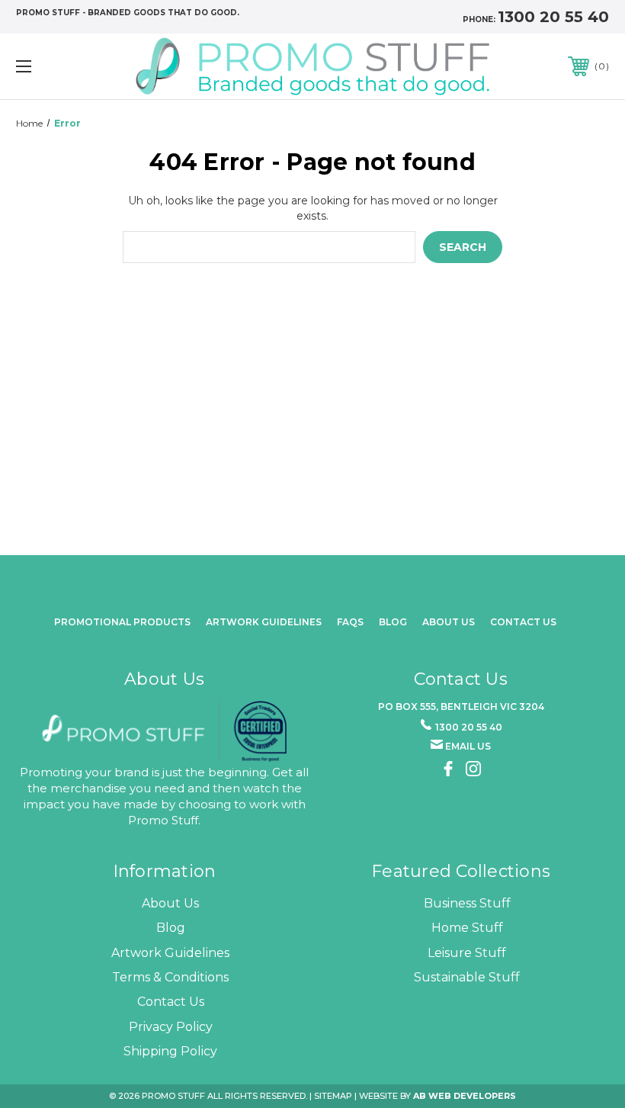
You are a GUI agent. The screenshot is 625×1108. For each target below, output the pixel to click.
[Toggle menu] (75, 66)
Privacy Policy (171, 1027)
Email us (468, 746)
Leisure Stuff (467, 953)
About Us (170, 903)
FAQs (350, 622)
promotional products (122, 622)
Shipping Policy (170, 1051)
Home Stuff (467, 927)
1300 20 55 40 (553, 17)
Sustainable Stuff (467, 977)
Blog (393, 622)
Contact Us (523, 622)
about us (448, 622)
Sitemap (333, 1095)
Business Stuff (467, 903)
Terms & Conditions (170, 977)
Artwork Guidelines (264, 622)
